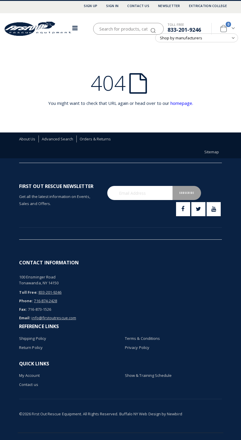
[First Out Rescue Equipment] (38, 28)
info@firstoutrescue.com (53, 317)
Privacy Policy (137, 347)
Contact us (28, 384)
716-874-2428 (45, 300)
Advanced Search (57, 139)
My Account (29, 375)
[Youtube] (214, 209)
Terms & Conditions (142, 338)
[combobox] (128, 29)
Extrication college (208, 6)
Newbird (174, 414)
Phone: (26, 300)
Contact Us (138, 6)
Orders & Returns (95, 139)
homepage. (181, 103)
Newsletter (169, 6)
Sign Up (90, 6)
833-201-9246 (184, 29)
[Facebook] (183, 209)
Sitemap (211, 151)
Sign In (112, 6)
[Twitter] (198, 209)
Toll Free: (28, 292)
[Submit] (153, 27)
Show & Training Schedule (148, 375)
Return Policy (31, 347)
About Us (27, 139)
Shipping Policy (32, 338)
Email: (25, 317)
